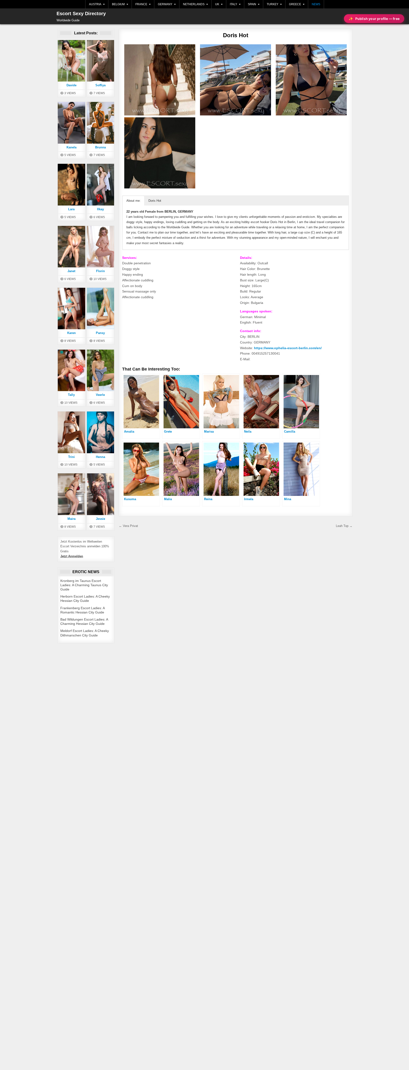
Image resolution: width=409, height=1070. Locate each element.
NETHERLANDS (193, 4)
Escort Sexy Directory (81, 13)
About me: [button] (133, 200)
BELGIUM (118, 4)
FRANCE (141, 4)
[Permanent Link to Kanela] (71, 122)
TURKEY (272, 4)
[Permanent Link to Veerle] (101, 370)
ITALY (233, 4)
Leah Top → (344, 526)
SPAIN (252, 4)
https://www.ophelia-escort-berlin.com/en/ (288, 348)
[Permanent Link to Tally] (71, 370)
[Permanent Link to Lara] (71, 184)
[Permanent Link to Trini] (71, 432)
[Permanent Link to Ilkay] (101, 184)
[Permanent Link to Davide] (71, 61)
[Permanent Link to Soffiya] (101, 61)
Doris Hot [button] (154, 200)
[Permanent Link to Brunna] (101, 122)
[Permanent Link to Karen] (71, 308)
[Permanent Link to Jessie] (101, 494)
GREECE (295, 4)
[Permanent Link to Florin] (101, 246)
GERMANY (165, 4)
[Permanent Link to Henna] (101, 432)
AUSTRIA (95, 4)
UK (217, 4)
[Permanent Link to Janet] (71, 246)
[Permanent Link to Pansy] (101, 308)
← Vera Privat (128, 526)
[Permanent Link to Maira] (71, 494)
